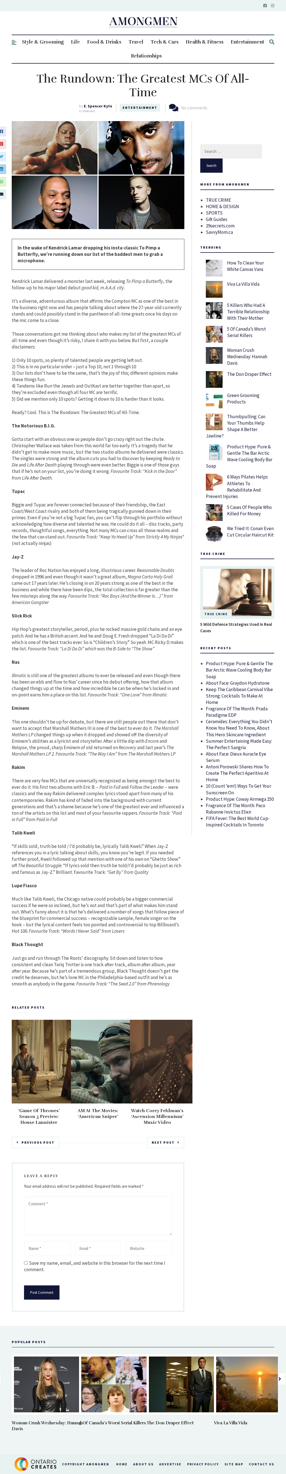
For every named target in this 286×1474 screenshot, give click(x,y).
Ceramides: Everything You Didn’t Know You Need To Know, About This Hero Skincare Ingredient (239, 727)
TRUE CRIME (218, 200)
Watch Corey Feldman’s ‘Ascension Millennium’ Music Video (157, 1116)
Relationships (146, 56)
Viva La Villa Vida (243, 284)
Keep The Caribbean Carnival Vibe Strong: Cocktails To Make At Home (239, 695)
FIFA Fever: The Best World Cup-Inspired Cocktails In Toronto (238, 821)
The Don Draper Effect (249, 374)
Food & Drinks (104, 42)
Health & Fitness (204, 42)
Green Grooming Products (243, 398)
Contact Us (261, 1464)
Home (122, 1464)
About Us (143, 1464)
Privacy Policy (203, 1464)
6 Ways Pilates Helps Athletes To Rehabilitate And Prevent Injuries (237, 486)
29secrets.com (220, 226)
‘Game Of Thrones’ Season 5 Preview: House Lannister (39, 1116)
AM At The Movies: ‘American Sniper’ (98, 1113)
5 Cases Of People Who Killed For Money (249, 510)
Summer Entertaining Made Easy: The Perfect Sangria (239, 744)
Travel (135, 42)
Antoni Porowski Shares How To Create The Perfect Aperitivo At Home (237, 773)
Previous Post (38, 1142)
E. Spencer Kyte (98, 106)
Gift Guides (216, 219)
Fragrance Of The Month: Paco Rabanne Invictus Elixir (235, 808)
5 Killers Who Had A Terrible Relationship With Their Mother (248, 311)
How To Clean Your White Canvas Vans (245, 266)
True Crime (216, 614)
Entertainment (247, 42)
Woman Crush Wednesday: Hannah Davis (247, 356)
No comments (194, 107)
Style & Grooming (43, 42)
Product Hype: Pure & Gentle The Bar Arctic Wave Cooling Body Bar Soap (239, 456)
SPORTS (214, 213)
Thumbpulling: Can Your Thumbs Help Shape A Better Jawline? (235, 426)
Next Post (163, 1142)
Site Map (234, 1464)
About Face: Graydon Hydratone (238, 683)
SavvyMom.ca (219, 232)
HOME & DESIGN (222, 206)
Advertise (170, 1464)
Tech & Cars (164, 42)
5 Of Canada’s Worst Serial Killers (246, 332)
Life (75, 42)
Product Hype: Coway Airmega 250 (240, 799)
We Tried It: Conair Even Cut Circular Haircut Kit (250, 531)
